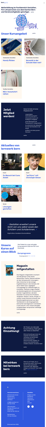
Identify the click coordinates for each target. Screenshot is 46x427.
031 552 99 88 (11, 403)
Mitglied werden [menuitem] (31, 395)
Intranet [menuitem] (29, 403)
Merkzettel (36, 3)
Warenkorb (38, 3)
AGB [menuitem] (28, 401)
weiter (32, 12)
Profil (33, 3)
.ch (36, 369)
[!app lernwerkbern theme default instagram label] (32, 406)
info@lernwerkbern (31, 369)
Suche (40, 3)
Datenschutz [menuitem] (30, 399)
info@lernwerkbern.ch (12, 402)
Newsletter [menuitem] (30, 396)
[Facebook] (28, 406)
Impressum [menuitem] (30, 398)
